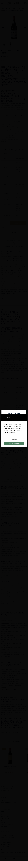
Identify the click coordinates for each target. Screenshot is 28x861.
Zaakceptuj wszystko (14, 443)
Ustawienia (14, 439)
